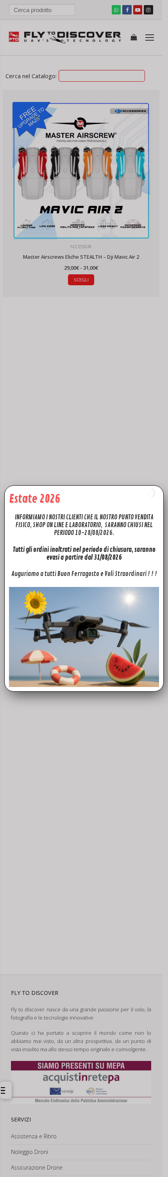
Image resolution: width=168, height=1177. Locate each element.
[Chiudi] (149, 493)
